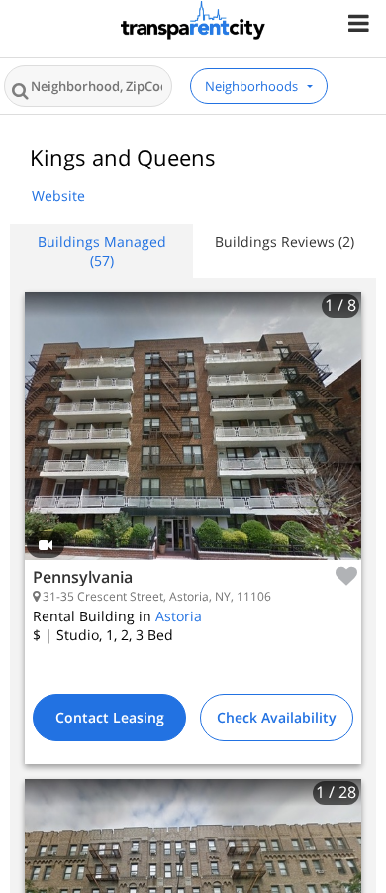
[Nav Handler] (361, 22)
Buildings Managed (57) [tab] (102, 251)
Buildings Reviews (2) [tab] (284, 241)
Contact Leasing (109, 717)
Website (58, 195)
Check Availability (277, 717)
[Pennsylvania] (193, 441)
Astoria (178, 616)
